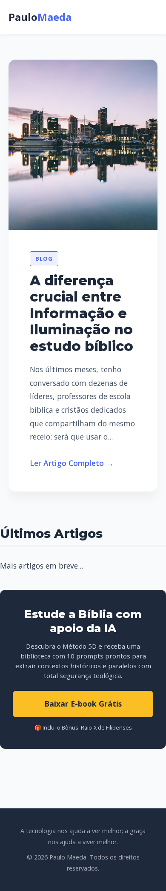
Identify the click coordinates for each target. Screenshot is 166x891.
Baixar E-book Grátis (83, 703)
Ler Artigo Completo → (72, 463)
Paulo (40, 17)
